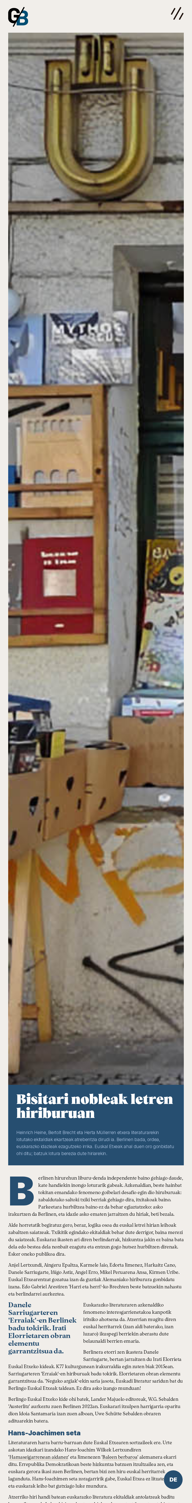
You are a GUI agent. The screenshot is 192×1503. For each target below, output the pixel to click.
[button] (177, 13)
